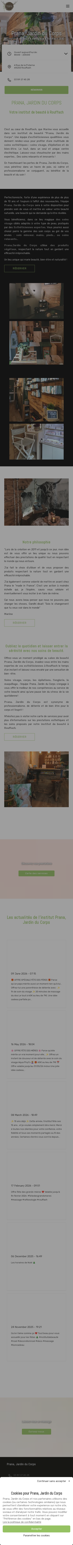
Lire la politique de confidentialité (22, 1522)
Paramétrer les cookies (36, 1535)
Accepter (36, 1528)
